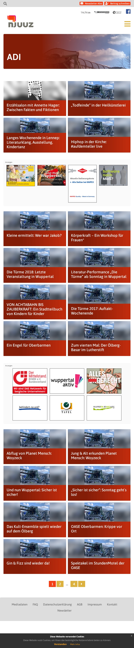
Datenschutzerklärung (57, 604)
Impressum (95, 604)
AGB (79, 604)
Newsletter (64, 610)
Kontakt (112, 604)
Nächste (81, 584)
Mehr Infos (75, 644)
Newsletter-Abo (93, 3)
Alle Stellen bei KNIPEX (82, 182)
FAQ (35, 604)
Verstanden (60, 644)
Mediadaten (19, 604)
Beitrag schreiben (120, 3)
